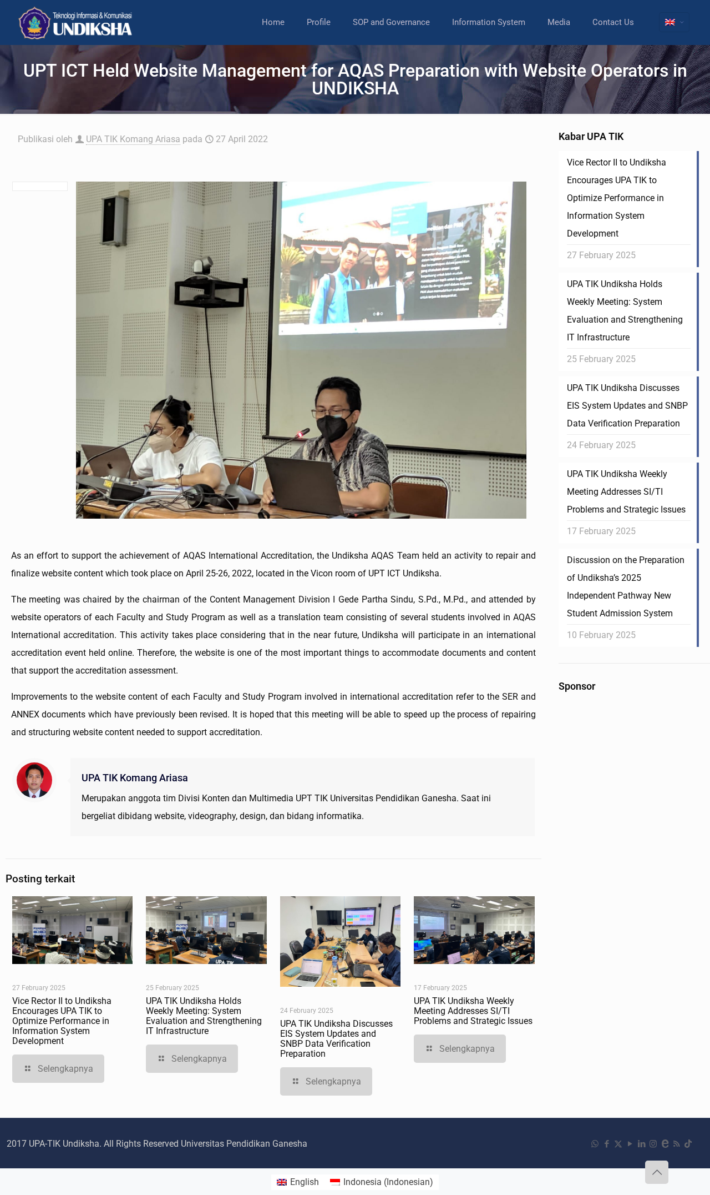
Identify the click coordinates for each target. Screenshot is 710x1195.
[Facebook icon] (606, 1144)
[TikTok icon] (688, 1144)
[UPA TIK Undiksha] (76, 22)
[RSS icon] (676, 1144)
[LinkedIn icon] (641, 1144)
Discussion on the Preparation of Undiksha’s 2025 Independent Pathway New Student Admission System (625, 587)
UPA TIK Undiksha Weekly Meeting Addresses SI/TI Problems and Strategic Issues (473, 1011)
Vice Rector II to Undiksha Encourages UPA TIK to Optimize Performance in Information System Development (61, 1021)
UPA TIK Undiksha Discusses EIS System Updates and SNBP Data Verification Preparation (336, 1038)
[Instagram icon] (653, 1144)
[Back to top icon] (656, 1172)
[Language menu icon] (674, 22)
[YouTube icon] (630, 1144)
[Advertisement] (629, 867)
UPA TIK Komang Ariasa (133, 139)
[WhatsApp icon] (595, 1144)
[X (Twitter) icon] (618, 1144)
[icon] (665, 1144)
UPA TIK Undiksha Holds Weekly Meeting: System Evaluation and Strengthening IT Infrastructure (204, 1016)
